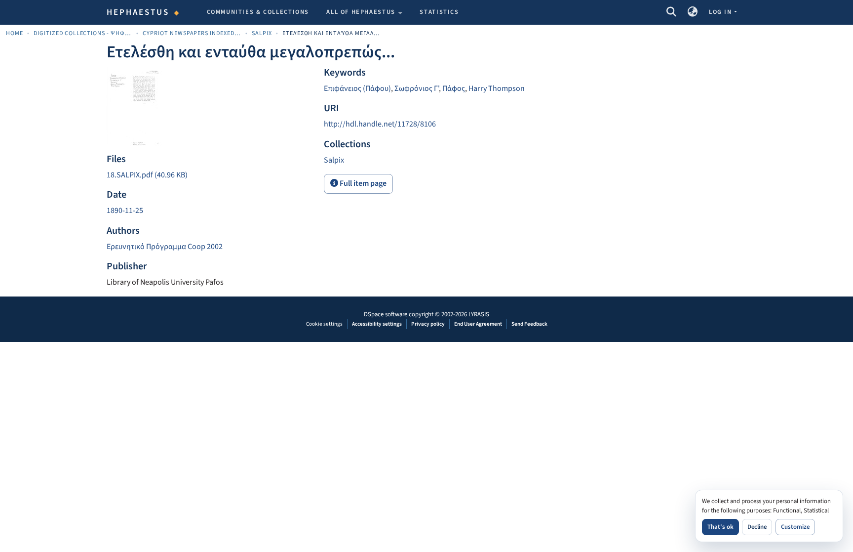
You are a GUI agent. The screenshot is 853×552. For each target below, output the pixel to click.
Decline (757, 526)
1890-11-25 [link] (125, 210)
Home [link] (14, 33)
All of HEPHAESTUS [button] (360, 11)
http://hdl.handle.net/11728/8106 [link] (380, 124)
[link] (209, 175)
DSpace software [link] (385, 314)
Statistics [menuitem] (439, 11)
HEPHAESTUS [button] (138, 12)
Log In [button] (721, 11)
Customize (795, 526)
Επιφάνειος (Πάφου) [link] (357, 88)
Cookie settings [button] (324, 324)
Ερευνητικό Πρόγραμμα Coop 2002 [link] (165, 246)
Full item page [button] (362, 183)
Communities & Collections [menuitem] (258, 11)
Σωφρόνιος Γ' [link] (416, 88)
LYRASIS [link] (478, 314)
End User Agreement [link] (478, 324)
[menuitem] (364, 12)
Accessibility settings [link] (377, 324)
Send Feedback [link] (529, 324)
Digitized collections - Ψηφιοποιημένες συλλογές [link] (83, 33)
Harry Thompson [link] (496, 88)
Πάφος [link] (453, 88)
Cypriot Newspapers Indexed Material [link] (192, 33)
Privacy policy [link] (428, 324)
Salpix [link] (262, 33)
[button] (671, 12)
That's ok (720, 526)
